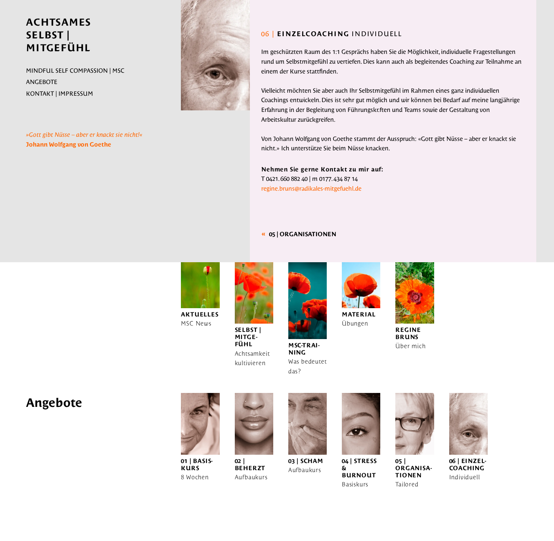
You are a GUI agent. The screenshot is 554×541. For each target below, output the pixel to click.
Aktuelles (199, 314)
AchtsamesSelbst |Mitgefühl (58, 35)
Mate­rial (358, 314)
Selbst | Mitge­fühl (248, 337)
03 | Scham (305, 461)
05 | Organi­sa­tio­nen (302, 234)
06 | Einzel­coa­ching (468, 464)
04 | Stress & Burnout (359, 468)
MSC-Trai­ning (304, 349)
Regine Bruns (408, 333)
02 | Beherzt (250, 464)
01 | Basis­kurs (197, 464)
